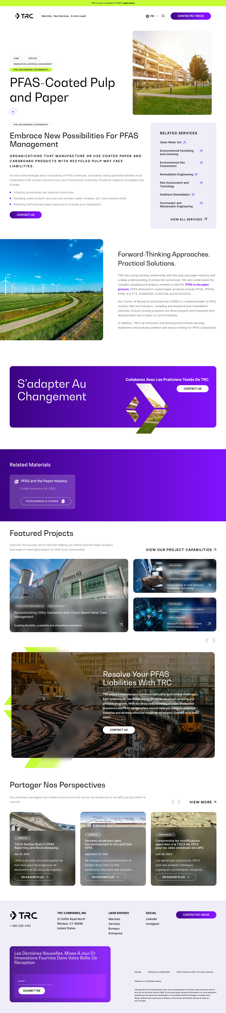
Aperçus (22, 838)
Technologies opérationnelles (29, 606)
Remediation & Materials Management (33, 64)
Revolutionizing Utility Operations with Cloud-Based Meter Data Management (60, 615)
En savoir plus (32, 877)
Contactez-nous (191, 16)
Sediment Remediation (175, 194)
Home (16, 58)
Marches (114, 919)
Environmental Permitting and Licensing (177, 152)
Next (213, 640)
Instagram (152, 923)
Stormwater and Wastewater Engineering (176, 204)
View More (201, 802)
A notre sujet (78, 16)
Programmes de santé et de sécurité (185, 579)
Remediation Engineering (176, 174)
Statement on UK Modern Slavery (148, 981)
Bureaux (114, 928)
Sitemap (138, 972)
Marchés (47, 16)
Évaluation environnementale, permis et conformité (186, 572)
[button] (150, 16)
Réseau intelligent (57, 606)
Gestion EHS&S (175, 565)
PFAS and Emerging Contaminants (31, 70)
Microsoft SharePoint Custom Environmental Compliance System (184, 627)
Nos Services (61, 16)
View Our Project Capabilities (179, 550)
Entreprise (115, 933)
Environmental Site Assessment (172, 164)
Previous (206, 640)
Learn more (129, 3)
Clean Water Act (171, 142)
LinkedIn (151, 919)
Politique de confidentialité (159, 972)
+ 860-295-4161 (20, 925)
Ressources (165, 834)
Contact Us (26, 214)
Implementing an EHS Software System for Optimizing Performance (185, 588)
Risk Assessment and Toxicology (174, 184)
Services (32, 58)
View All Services (186, 219)
